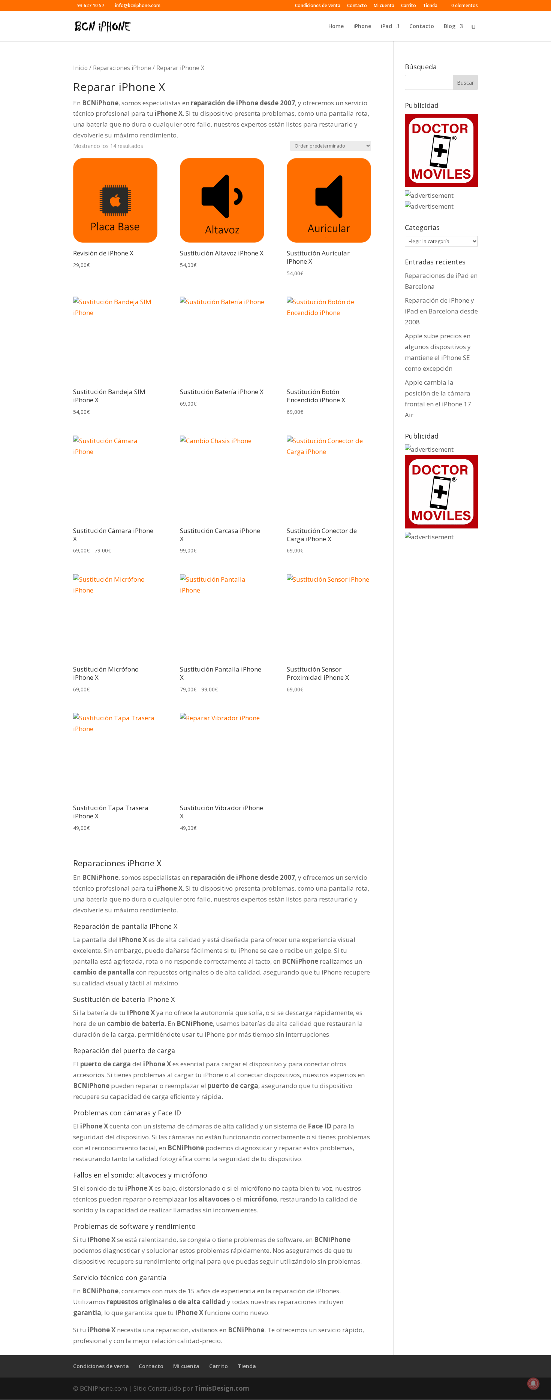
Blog (449, 27)
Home (336, 27)
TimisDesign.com (222, 1388)
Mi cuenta (384, 6)
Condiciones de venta (317, 6)
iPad (386, 27)
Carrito (408, 6)
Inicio (80, 68)
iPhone (362, 27)
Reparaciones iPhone (122, 68)
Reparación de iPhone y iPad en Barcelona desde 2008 (441, 311)
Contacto (357, 6)
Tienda (430, 6)
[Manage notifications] (533, 1384)
